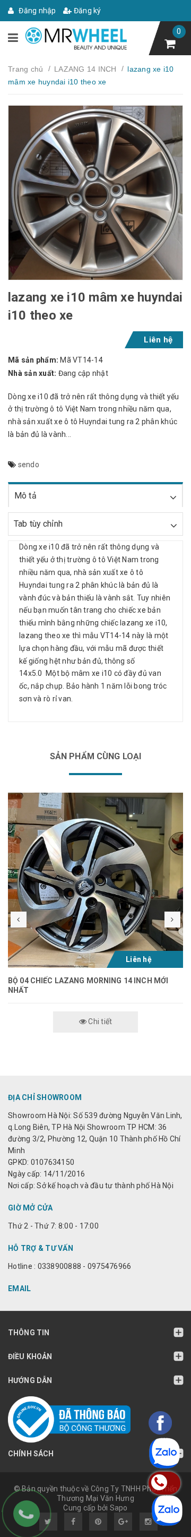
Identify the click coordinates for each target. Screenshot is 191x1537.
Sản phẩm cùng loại (96, 756)
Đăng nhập (36, 10)
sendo (28, 464)
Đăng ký (86, 10)
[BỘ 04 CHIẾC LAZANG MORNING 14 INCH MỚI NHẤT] (95, 880)
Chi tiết (99, 1021)
